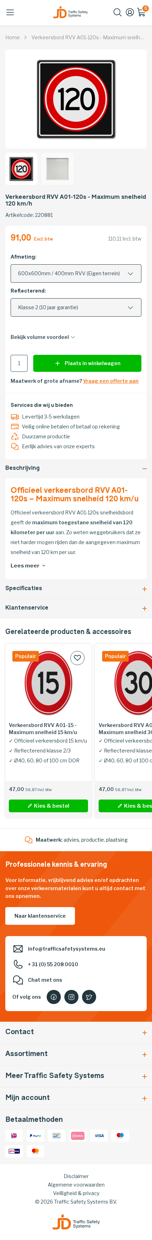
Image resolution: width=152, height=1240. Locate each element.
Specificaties (23, 589)
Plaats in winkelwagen (93, 363)
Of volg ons (26, 997)
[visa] (99, 1135)
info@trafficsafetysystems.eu (66, 949)
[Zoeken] (118, 15)
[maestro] (120, 1135)
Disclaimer (76, 1176)
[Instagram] (71, 997)
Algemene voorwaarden (76, 1185)
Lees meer (25, 565)
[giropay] (14, 1151)
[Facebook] (54, 997)
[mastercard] (35, 1151)
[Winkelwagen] (142, 15)
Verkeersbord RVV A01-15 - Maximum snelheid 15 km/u (43, 728)
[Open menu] (10, 12)
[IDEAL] (14, 1135)
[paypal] (35, 1135)
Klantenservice (26, 608)
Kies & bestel (51, 806)
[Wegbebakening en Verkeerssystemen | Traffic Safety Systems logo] (70, 12)
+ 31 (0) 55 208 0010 (53, 964)
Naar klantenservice (40, 916)
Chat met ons (45, 980)
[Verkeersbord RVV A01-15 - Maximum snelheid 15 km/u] (48, 683)
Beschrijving (22, 469)
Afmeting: (23, 257)
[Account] (130, 15)
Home (12, 37)
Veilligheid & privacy (76, 1193)
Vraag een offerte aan (111, 381)
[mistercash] (56, 1135)
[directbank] (78, 1135)
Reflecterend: (28, 291)
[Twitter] (89, 997)
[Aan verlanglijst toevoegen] (77, 658)
